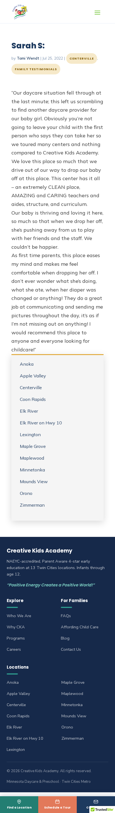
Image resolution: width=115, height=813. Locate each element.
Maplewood (32, 458)
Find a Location (19, 807)
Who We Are (19, 616)
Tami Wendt (28, 58)
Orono (26, 493)
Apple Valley (33, 376)
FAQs (66, 616)
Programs (16, 638)
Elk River (29, 411)
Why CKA (16, 627)
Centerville (82, 58)
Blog (65, 638)
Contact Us (95, 807)
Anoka (26, 364)
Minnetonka (32, 470)
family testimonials (36, 69)
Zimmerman (32, 505)
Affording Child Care (80, 627)
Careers (14, 649)
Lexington (30, 434)
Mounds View (34, 481)
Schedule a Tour (57, 807)
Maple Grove (33, 446)
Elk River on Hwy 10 (41, 423)
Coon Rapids (33, 399)
